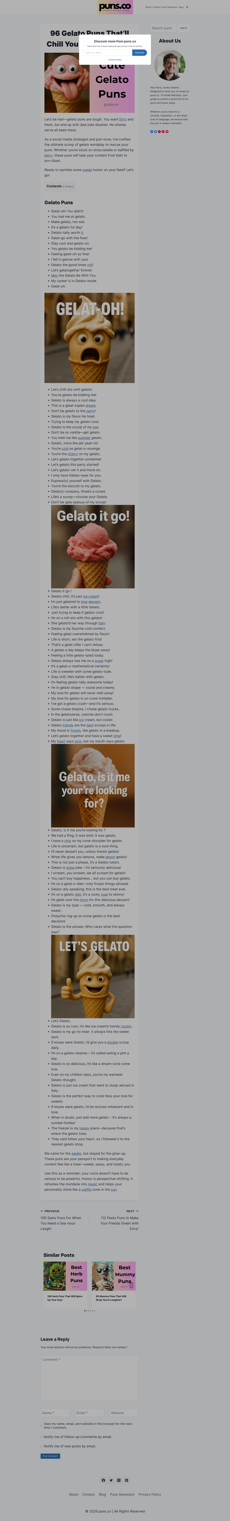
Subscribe (139, 52)
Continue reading (115, 59)
